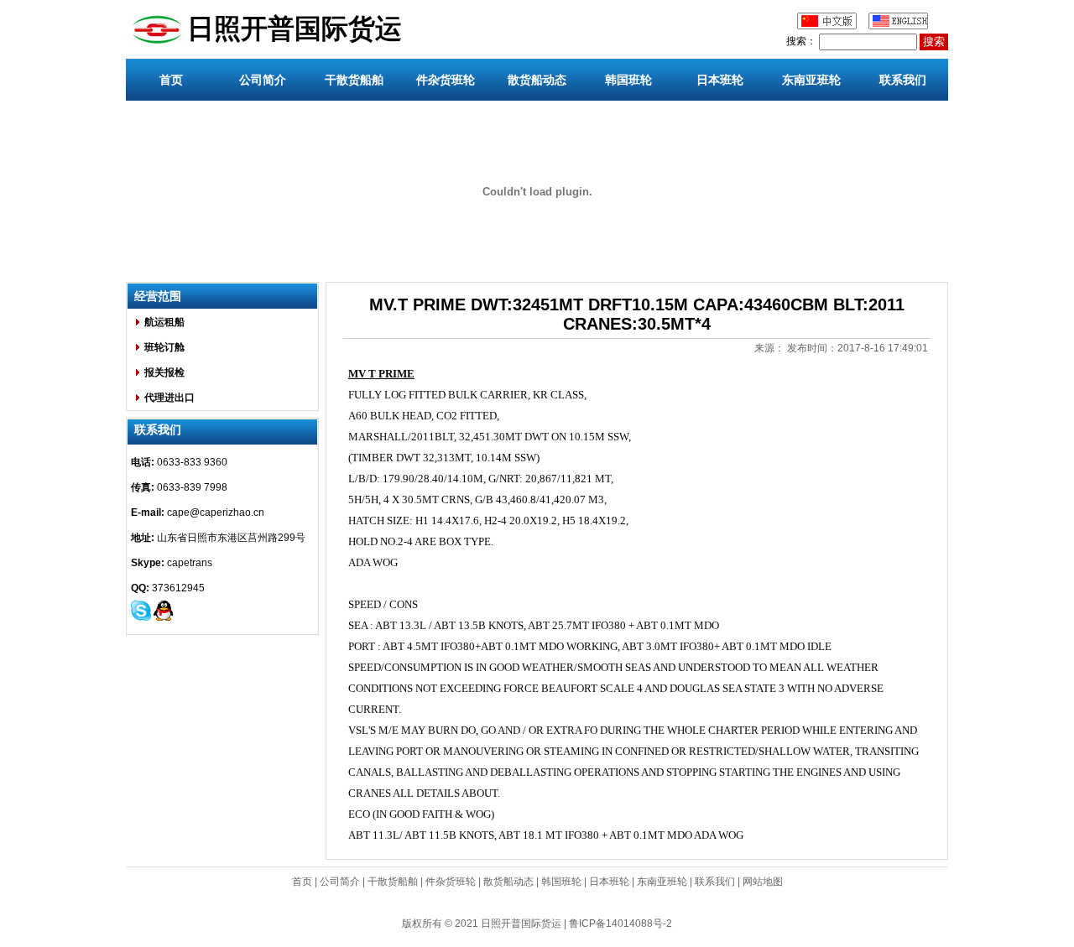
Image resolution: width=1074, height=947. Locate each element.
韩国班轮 (628, 79)
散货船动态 (537, 79)
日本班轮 (719, 79)
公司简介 (262, 79)
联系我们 (902, 79)
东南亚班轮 (811, 79)
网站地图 (763, 881)
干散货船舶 (354, 79)
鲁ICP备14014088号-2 (620, 923)
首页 (171, 79)
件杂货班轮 (445, 79)
